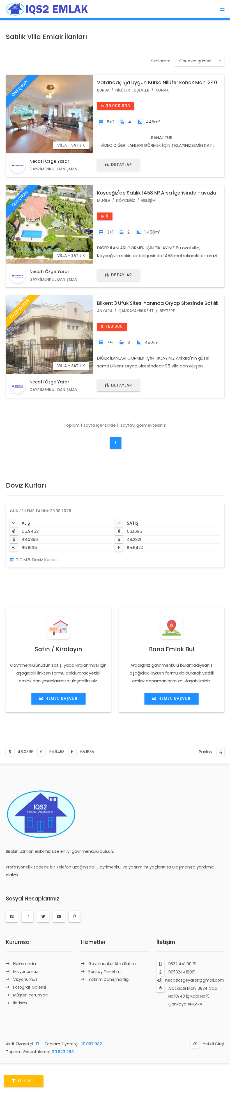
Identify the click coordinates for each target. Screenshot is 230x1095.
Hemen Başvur (61, 698)
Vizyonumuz (25, 979)
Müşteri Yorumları (30, 995)
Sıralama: (160, 61)
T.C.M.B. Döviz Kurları (36, 560)
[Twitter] (43, 916)
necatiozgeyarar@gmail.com (194, 980)
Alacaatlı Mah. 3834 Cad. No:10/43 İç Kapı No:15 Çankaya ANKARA (193, 996)
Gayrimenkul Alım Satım (112, 963)
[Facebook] (12, 916)
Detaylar (121, 164)
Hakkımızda (24, 963)
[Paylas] (220, 752)
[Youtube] (59, 916)
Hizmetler (93, 942)
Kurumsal (18, 942)
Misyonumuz (25, 971)
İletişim (20, 1003)
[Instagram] (27, 916)
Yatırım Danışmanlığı (109, 979)
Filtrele (27, 1081)
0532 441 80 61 (182, 964)
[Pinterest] (75, 916)
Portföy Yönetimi (104, 971)
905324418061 (182, 972)
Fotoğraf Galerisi (29, 987)
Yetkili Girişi (213, 1044)
